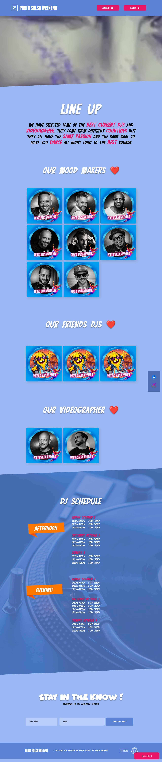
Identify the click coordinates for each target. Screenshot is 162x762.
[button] (15, 8)
